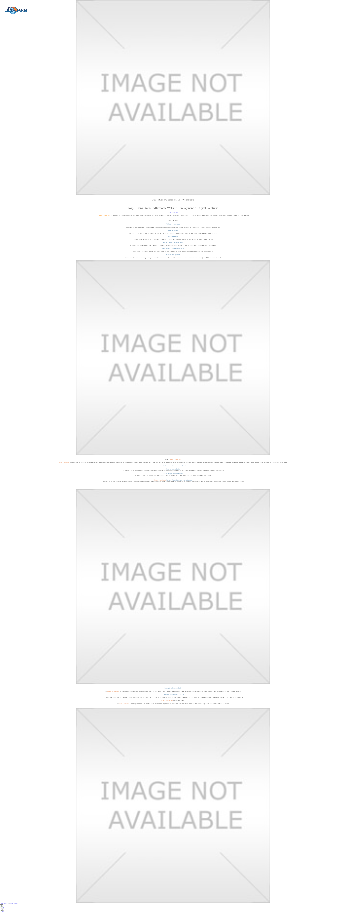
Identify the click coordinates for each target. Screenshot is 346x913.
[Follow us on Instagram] (2, 910)
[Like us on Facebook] (2, 906)
